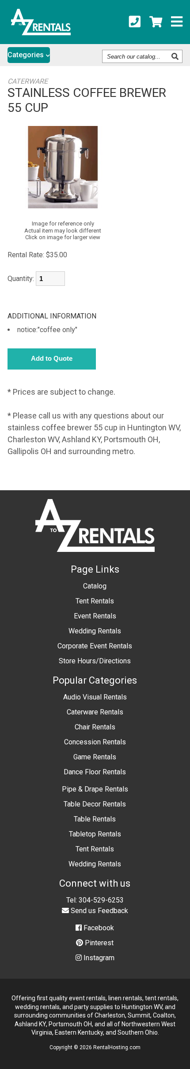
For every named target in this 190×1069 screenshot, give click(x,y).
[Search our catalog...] (176, 56)
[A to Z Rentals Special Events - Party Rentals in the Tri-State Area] (41, 32)
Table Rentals (95, 819)
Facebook (98, 928)
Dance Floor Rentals (95, 772)
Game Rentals (94, 757)
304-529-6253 (101, 900)
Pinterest (98, 943)
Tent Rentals (95, 601)
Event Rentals (95, 616)
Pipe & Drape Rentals (95, 789)
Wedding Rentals (94, 631)
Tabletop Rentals (95, 834)
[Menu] (176, 22)
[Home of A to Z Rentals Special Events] (95, 558)
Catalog (94, 586)
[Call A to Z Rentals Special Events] (135, 22)
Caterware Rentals (95, 712)
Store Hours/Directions (95, 661)
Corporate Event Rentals (94, 646)
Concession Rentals (95, 742)
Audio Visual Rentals (95, 697)
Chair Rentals (95, 727)
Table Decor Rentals (95, 804)
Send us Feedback (98, 910)
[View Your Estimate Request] (155, 22)
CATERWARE (28, 81)
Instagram (98, 958)
